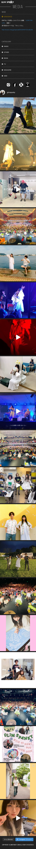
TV (5, 64)
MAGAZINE (7, 70)
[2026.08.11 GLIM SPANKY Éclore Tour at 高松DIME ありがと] (18, 485)
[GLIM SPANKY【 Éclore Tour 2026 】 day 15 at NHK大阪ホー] (18, 226)
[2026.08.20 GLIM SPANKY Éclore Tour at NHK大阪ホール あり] (18, 189)
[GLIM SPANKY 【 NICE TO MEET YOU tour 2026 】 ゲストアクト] (18, 744)
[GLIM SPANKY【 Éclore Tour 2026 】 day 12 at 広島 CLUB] (18, 707)
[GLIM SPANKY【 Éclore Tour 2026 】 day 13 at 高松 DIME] (18, 596)
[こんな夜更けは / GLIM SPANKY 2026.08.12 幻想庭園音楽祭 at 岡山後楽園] (18, 411)
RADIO (6, 46)
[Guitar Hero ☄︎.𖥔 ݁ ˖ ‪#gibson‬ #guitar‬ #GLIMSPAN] (18, 337)
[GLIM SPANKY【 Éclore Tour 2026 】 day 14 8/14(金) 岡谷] (18, 522)
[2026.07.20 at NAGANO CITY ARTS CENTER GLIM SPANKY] (18, 152)
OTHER (6, 52)
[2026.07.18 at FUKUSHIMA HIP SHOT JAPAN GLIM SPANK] (18, 300)
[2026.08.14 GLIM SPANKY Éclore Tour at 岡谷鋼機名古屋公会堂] (18, 374)
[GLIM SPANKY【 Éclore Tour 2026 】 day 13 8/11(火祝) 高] (18, 633)
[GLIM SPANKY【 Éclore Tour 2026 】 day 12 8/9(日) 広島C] (18, 781)
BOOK (6, 58)
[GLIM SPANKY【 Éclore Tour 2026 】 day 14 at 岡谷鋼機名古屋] (18, 448)
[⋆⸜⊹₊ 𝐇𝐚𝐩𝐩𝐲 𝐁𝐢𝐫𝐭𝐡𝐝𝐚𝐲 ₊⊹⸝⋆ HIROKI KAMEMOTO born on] (18, 115)
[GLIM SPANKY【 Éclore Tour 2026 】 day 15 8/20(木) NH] (18, 263)
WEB (5, 76)
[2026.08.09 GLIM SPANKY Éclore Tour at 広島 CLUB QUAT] (18, 670)
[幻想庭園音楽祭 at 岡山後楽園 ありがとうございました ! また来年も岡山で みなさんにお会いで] (18, 559)
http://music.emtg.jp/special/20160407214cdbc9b (17, 29)
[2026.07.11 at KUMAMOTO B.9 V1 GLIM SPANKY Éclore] (18, 818)
